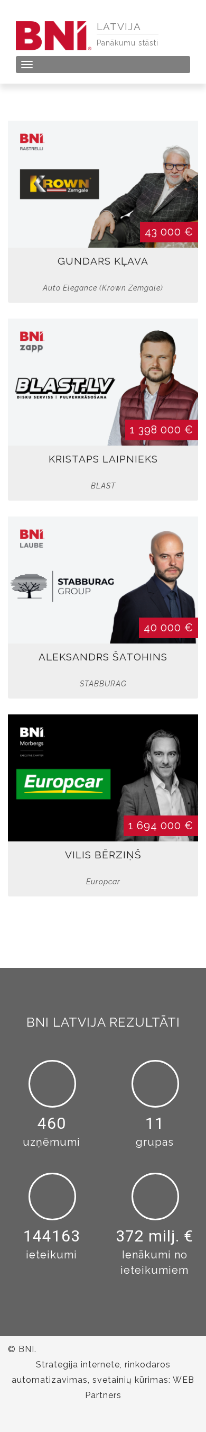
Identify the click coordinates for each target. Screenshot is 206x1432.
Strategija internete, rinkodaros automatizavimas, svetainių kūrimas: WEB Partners (103, 1380)
